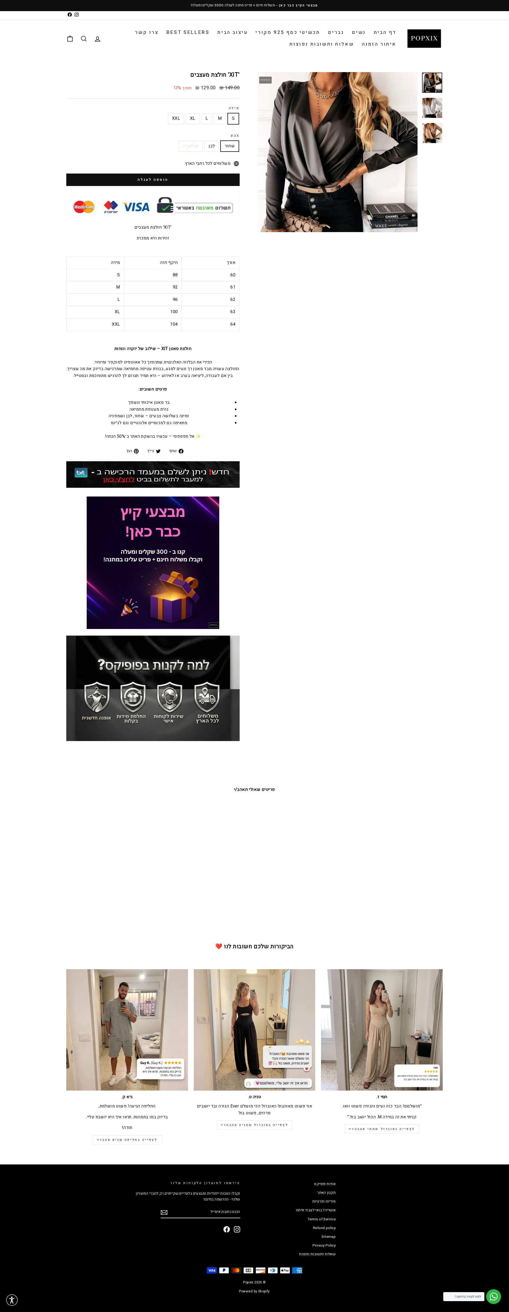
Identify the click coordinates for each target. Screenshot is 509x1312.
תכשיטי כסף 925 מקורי (288, 32)
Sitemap (329, 1236)
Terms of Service (322, 1219)
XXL (176, 118)
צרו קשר (147, 32)
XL (192, 118)
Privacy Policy (324, 1245)
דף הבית (385, 32)
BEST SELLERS (187, 32)
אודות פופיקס (325, 1184)
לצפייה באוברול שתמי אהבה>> (382, 1129)
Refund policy (324, 1228)
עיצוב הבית (232, 32)
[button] (12, 1300)
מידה (234, 108)
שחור (230, 146)
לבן (212, 146)
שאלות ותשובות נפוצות (321, 44)
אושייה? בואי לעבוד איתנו (316, 1210)
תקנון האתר (326, 1192)
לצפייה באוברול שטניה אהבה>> (254, 1125)
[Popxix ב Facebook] (226, 1229)
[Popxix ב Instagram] (237, 1229)
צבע (235, 135)
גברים (336, 32)
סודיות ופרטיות (324, 1201)
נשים (359, 32)
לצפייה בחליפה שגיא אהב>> (127, 1139)
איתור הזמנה (379, 44)
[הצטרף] (164, 1212)
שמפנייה (191, 146)
